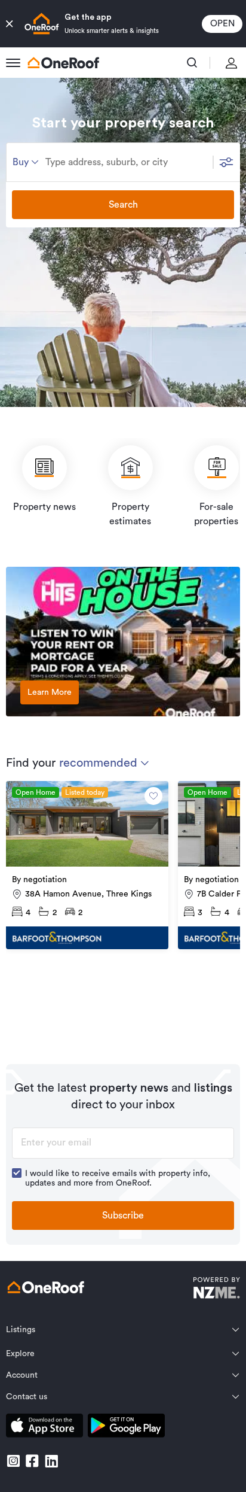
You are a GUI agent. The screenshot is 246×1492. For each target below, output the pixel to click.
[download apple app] (44, 1428)
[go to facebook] (32, 1460)
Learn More (49, 692)
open (222, 23)
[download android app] (126, 1428)
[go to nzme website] (216, 1289)
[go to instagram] (13, 1460)
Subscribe (123, 1215)
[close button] (9, 24)
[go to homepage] (63, 63)
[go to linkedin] (51, 1460)
